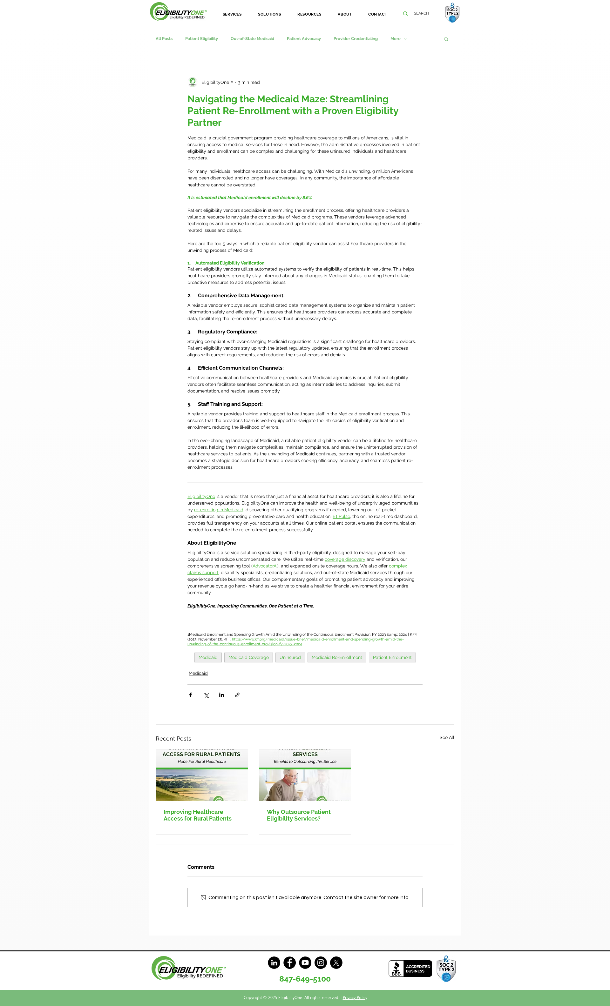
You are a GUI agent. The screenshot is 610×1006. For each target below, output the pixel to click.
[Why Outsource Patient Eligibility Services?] (305, 775)
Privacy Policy (355, 997)
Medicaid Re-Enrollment (337, 657)
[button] (232, 14)
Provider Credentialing (356, 38)
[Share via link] (237, 695)
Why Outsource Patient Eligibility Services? (299, 815)
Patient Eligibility (201, 38)
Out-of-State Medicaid (252, 38)
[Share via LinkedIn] (222, 695)
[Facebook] (289, 962)
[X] (336, 962)
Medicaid (208, 657)
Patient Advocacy (304, 38)
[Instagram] (321, 962)
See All (447, 737)
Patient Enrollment (392, 657)
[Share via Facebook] (190, 695)
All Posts (164, 38)
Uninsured (290, 657)
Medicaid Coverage (248, 657)
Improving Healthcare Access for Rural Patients (198, 815)
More (395, 38)
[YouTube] (305, 962)
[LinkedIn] (274, 962)
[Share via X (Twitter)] (206, 695)
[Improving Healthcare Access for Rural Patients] (202, 775)
